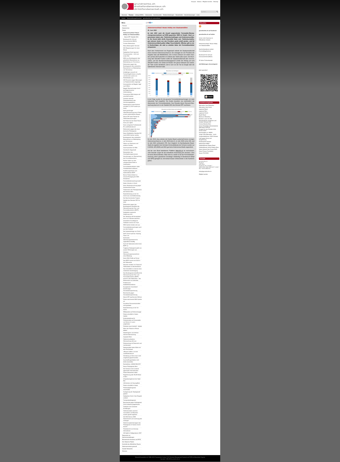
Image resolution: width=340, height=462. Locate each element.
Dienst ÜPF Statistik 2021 (131, 37)
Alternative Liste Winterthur (206, 105)
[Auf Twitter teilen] (152, 23)
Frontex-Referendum (129, 43)
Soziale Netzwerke (127, 448)
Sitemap (215, 1)
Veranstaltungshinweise (134, 18)
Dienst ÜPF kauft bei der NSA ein (132, 297)
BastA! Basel (202, 115)
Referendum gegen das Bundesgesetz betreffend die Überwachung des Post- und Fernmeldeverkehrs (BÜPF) (131, 207)
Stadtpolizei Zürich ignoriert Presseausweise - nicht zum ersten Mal (131, 54)
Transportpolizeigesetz (129, 400)
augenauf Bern (203, 111)
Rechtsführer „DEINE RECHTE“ (132, 364)
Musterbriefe (179, 15)
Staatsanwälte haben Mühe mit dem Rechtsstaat (132, 348)
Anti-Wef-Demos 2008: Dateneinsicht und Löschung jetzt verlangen (132, 418)
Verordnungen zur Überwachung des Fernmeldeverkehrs (132, 157)
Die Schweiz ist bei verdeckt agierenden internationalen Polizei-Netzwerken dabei (131, 370)
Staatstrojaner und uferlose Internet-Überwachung (130, 333)
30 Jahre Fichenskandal (205, 60)
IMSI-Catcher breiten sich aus (131, 225)
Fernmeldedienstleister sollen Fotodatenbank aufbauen (131, 167)
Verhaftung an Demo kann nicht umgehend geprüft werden (132, 356)
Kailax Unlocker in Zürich (130, 183)
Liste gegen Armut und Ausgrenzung (205, 139)
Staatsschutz (125, 28)
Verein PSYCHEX (204, 153)
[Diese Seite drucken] (146, 23)
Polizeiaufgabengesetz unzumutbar (129, 388)
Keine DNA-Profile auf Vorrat (131, 258)
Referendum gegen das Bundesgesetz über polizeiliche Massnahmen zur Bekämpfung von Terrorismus (132, 67)
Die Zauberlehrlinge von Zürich (132, 231)
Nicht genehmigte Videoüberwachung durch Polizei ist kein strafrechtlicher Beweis (132, 112)
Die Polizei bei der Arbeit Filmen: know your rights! (132, 121)
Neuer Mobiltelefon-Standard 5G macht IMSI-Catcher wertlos (132, 134)
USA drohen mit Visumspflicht (131, 383)
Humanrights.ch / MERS (205, 132)
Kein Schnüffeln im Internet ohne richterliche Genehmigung (132, 269)
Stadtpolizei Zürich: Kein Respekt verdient (132, 397)
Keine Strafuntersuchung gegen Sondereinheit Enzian (132, 186)
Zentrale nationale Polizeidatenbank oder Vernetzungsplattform (129, 100)
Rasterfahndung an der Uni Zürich (130, 308)
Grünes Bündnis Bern (205, 124)
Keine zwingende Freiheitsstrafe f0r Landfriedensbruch (132, 125)
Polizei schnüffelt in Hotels (130, 385)
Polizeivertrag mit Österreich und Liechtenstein (132, 344)
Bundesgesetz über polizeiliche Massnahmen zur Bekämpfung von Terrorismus (132, 139)
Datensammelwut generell (129, 446)
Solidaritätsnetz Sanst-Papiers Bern (209, 147)
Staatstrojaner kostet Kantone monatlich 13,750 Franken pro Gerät (131, 106)
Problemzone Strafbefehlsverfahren (129, 283)
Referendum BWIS (204, 143)
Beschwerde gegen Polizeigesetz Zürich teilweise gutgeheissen (132, 403)
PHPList (192, 457)
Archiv (123, 18)
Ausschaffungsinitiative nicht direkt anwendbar (131, 361)
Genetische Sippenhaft (129, 150)
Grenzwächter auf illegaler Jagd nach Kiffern (132, 85)
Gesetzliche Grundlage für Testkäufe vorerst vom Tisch (131, 221)
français (193, 1)
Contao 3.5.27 (166, 457)
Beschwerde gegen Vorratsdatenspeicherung (130, 293)
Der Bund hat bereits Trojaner (131, 198)
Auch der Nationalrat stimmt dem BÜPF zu (132, 244)
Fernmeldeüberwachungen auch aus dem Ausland (132, 228)
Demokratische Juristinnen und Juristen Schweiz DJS (207, 121)
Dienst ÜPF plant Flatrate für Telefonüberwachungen (131, 117)
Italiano (199, 1)
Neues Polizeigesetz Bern (130, 366)
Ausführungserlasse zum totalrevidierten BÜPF (130, 171)
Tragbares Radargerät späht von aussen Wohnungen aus (132, 249)
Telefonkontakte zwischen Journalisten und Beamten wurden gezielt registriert (130, 412)
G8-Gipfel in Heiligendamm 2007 (132, 433)
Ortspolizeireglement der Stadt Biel (131, 379)
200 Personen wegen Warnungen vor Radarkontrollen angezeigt (132, 81)
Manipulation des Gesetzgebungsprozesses (130, 153)
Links (198, 15)
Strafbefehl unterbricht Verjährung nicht (129, 213)
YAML (150, 457)
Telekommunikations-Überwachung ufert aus (129, 340)
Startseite (124, 15)
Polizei (124, 30)
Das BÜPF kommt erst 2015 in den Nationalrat (131, 261)
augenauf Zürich (203, 113)
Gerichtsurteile (157, 15)
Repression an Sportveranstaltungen (128, 436)
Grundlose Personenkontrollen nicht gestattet (131, 304)
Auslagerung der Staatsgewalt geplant (131, 392)
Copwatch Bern (127, 337)
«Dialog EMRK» (139, 15)
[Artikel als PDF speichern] (148, 23)
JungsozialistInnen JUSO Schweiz (208, 136)
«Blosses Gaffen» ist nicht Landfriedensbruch (130, 352)
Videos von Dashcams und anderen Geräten (130, 144)
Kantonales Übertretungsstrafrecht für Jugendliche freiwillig (130, 239)
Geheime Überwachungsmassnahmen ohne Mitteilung (131, 254)
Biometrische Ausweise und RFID (131, 439)
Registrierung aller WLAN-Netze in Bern (132, 375)
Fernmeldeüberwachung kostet (132, 181)
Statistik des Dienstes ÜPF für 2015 (131, 201)
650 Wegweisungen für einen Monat (131, 49)
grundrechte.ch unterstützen (151, 18)
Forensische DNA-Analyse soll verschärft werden (131, 95)
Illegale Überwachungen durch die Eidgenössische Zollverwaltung (131, 90)
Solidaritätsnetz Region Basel (207, 145)
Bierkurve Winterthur (204, 116)
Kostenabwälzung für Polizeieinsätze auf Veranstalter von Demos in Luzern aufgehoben (132, 321)
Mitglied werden (207, 1)
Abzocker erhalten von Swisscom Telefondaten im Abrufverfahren (132, 265)
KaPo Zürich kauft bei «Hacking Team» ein (132, 234)
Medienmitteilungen (168, 15)
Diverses (124, 451)
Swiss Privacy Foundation (206, 151)
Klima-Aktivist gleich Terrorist (131, 45)
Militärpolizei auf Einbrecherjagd (132, 312)
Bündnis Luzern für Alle (205, 118)
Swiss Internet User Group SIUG (208, 149)
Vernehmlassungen (189, 15)
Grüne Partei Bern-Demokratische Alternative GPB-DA (208, 126)
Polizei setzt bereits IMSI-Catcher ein (132, 300)
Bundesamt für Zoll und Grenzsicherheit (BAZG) (130, 40)
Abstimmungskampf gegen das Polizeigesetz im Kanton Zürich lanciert (132, 424)
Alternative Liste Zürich (205, 107)
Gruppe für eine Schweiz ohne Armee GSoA (207, 129)
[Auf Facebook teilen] (150, 23)
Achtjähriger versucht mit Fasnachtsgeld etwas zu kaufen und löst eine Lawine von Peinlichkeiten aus (132, 74)
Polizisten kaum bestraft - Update (132, 326)
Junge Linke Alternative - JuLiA (207, 134)
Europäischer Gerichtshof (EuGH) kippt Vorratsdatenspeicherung (130, 288)
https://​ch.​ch (179, 150)
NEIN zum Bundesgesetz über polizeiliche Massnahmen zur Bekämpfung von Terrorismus (131, 60)
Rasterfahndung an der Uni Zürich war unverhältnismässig (131, 194)
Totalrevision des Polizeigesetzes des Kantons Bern (132, 190)
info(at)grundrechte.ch (205, 171)
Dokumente (148, 15)
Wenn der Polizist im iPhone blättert (131, 329)
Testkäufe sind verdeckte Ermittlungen (130, 407)
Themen (131, 15)
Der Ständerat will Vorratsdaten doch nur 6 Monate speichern (132, 217)
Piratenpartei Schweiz (205, 141)
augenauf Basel (203, 109)
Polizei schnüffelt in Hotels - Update (131, 315)
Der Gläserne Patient (128, 442)
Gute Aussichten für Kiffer (130, 147)
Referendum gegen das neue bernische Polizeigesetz (131, 130)
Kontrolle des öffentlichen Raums (131, 444)
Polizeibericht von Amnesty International (130, 429)
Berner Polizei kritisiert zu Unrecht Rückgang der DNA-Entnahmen (131, 176)
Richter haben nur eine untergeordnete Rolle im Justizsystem (130, 162)
